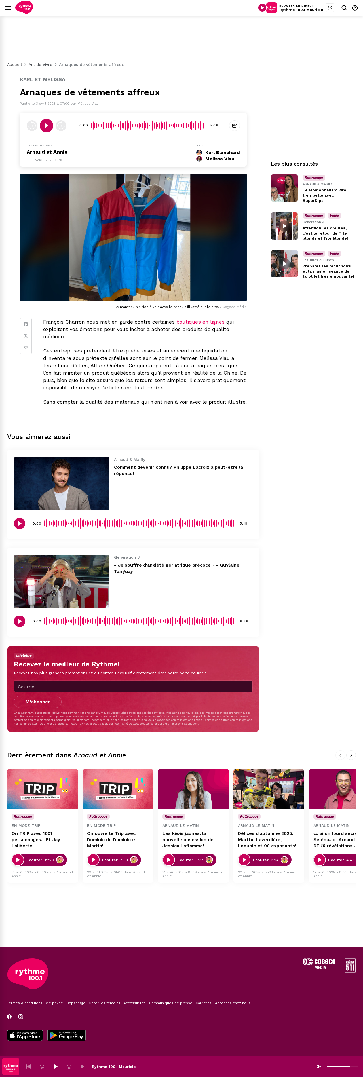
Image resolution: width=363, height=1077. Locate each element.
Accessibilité (135, 1003)
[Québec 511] (350, 971)
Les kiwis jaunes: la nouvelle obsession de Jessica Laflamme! (188, 839)
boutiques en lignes (200, 322)
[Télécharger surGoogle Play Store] (66, 1036)
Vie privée (54, 1003)
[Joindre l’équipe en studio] (330, 7)
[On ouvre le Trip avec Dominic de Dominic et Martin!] (118, 789)
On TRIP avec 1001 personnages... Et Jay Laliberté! (36, 839)
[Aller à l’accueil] (24, 12)
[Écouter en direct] (262, 7)
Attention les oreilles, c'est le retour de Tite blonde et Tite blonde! (325, 233)
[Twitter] (26, 336)
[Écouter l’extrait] (46, 125)
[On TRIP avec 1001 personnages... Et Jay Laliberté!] (42, 789)
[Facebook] (26, 324)
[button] (28, 1066)
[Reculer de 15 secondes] (32, 125)
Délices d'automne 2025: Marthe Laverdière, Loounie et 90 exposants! (267, 839)
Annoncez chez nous (232, 1003)
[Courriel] (26, 348)
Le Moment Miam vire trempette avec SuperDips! (324, 195)
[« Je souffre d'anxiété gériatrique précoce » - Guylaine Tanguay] (61, 581)
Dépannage (75, 1003)
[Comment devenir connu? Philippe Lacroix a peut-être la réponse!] (61, 483)
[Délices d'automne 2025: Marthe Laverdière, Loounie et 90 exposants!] (268, 789)
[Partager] (234, 125)
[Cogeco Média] (319, 967)
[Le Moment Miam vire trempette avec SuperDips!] (284, 188)
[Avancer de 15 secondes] (61, 125)
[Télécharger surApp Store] (25, 1036)
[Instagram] (20, 1016)
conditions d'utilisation (166, 723)
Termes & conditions (24, 1003)
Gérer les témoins (104, 1003)
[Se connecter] (354, 8)
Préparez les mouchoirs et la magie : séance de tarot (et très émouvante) (328, 270)
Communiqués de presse (170, 1003)
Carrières (204, 1003)
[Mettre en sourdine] (318, 1066)
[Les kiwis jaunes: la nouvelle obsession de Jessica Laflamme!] (193, 789)
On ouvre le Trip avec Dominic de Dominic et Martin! (112, 839)
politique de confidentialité (110, 723)
